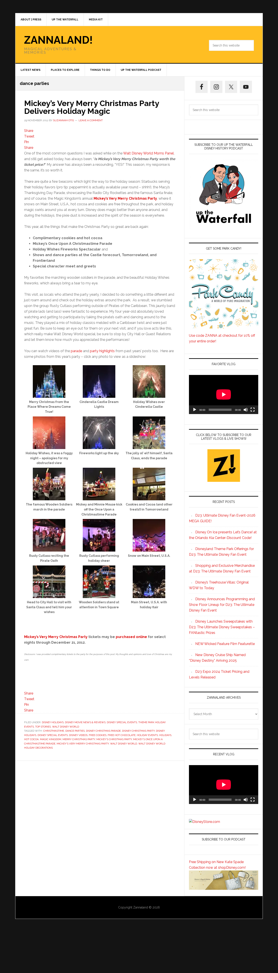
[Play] (194, 410)
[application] (223, 394)
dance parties (75, 730)
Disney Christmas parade (103, 730)
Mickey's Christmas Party (114, 739)
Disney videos (78, 735)
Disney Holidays (53, 722)
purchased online (131, 637)
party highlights (102, 351)
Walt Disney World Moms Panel (148, 153)
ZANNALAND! (58, 40)
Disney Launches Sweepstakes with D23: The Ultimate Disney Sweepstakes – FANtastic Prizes (222, 627)
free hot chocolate (122, 735)
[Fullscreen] (252, 410)
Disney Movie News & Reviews (85, 722)
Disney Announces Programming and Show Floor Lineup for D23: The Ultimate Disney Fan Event (222, 604)
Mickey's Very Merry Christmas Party (83, 743)
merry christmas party (79, 739)
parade (76, 351)
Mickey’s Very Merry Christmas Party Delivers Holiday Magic (91, 107)
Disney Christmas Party (138, 730)
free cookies (97, 735)
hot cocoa (31, 739)
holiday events (147, 735)
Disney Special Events (122, 722)
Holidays (165, 735)
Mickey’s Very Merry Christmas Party (56, 637)
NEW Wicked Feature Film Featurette (225, 644)
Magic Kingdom (50, 739)
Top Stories (43, 726)
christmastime (53, 730)
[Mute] (245, 410)
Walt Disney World (65, 726)
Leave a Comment (91, 120)
